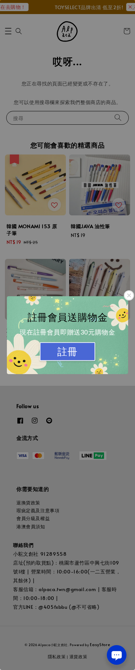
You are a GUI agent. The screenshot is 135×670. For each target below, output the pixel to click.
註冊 (67, 351)
